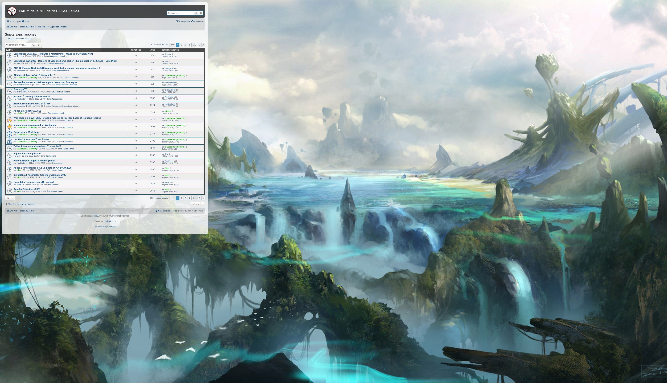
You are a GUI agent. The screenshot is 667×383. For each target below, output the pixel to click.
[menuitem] (25, 21)
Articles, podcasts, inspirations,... (66, 106)
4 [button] (189, 44)
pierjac (20, 113)
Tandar (20, 56)
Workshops (68, 120)
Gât (18, 156)
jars (18, 63)
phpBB (96, 216)
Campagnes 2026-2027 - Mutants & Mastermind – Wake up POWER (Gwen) (53, 53)
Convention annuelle (60, 70)
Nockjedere (22, 70)
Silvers (20, 184)
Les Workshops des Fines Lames (31, 139)
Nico (19, 170)
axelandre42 (22, 92)
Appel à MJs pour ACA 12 (27, 110)
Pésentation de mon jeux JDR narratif (34, 182)
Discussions (56, 99)
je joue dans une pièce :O (27, 153)
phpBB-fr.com (110, 221)
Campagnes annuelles (57, 56)
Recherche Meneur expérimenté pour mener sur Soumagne (45, 82)
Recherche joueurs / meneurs (64, 85)
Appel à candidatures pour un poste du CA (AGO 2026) (43, 167)
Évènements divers (55, 170)
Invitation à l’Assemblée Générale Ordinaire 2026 (40, 175)
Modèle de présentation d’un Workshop (35, 125)
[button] (172, 45)
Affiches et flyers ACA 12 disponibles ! (34, 75)
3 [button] (185, 44)
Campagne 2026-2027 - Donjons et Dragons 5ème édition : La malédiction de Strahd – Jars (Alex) (65, 61)
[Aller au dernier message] (172, 54)
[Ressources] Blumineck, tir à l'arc (32, 103)
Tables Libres (68, 149)
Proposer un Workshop (26, 132)
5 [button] (193, 44)
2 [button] (181, 44)
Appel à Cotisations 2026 (27, 189)
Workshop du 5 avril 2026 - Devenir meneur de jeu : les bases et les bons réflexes (57, 118)
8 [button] (199, 44)
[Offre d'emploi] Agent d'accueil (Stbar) (34, 160)
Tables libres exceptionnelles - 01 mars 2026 (37, 146)
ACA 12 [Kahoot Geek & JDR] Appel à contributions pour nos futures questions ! (57, 68)
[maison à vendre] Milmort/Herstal (32, 96)
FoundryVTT (20, 89)
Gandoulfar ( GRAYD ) (27, 77)
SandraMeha (22, 85)
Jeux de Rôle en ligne (61, 92)
